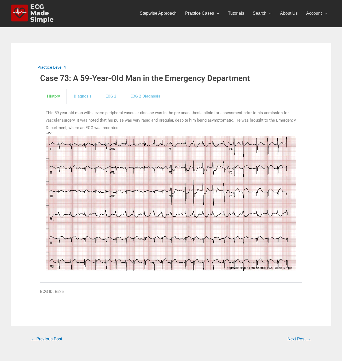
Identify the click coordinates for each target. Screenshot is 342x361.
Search (259, 13)
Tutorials (236, 13)
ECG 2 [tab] (111, 96)
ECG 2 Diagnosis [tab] (145, 96)
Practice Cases (199, 13)
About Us (289, 13)
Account (314, 13)
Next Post (299, 338)
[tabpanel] (171, 193)
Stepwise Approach (158, 13)
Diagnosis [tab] (83, 96)
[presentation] (216, 13)
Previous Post (46, 338)
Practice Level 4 (51, 67)
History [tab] (53, 96)
